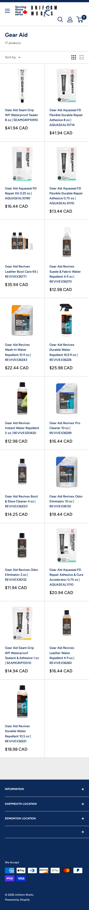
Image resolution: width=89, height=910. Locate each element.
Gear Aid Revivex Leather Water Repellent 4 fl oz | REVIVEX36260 (61, 655)
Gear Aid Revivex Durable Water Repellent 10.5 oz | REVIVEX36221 (18, 733)
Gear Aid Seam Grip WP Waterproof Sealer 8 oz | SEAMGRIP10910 (21, 115)
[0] (80, 19)
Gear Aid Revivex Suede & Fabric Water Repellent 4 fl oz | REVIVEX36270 (65, 274)
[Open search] (60, 19)
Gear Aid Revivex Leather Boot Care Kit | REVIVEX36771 (21, 271)
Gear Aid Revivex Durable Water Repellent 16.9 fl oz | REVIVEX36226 (63, 352)
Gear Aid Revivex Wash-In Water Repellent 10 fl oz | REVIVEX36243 (18, 352)
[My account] (69, 19)
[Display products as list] (82, 57)
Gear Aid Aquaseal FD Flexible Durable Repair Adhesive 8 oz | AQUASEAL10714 (66, 117)
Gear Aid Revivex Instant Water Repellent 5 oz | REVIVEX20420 (22, 428)
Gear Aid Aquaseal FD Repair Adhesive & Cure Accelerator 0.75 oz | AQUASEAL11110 (66, 577)
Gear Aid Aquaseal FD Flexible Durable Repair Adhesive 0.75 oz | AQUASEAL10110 (66, 195)
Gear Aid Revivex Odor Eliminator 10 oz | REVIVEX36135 (66, 501)
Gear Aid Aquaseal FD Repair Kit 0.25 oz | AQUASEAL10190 (21, 193)
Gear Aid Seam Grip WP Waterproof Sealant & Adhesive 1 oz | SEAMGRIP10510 (22, 655)
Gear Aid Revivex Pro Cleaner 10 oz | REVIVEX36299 (64, 428)
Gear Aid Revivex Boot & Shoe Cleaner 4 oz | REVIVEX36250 (21, 501)
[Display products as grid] (73, 57)
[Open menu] (7, 11)
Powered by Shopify (17, 899)
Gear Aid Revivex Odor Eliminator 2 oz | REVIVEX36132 (21, 574)
